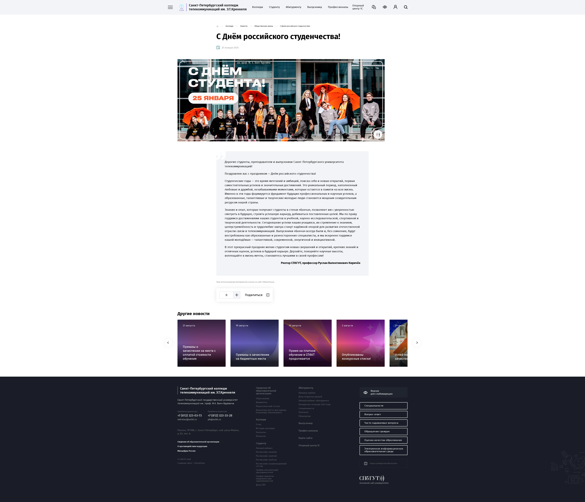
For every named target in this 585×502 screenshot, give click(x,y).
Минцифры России (186, 451)
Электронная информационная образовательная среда (383, 450)
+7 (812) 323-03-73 (189, 415)
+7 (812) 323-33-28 (220, 415)
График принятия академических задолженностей (265, 478)
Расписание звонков (266, 452)
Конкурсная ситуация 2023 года (315, 404)
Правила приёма (307, 393)
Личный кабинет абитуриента (314, 400)
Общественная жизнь (263, 26)
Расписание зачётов (266, 460)
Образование (262, 398)
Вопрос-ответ (372, 414)
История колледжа (265, 428)
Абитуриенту (293, 7)
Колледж (257, 7)
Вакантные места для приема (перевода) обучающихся (271, 411)
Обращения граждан (377, 431)
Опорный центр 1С (358, 7)
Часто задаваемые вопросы (381, 422)
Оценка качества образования (383, 440)
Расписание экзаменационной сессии (271, 465)
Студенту (274, 7)
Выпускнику (314, 7)
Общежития (305, 416)
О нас (259, 424)
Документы (261, 402)
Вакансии (261, 436)
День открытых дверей (310, 397)
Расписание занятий (266, 456)
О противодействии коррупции (192, 446)
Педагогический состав (268, 406)
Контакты (261, 432)
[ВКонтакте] (268, 295)
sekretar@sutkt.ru (187, 419)
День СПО (261, 485)
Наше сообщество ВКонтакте (383, 463)
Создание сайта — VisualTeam (191, 463)
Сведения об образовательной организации (198, 442)
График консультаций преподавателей (267, 471)
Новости (243, 26)
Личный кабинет (264, 448)
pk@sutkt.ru (214, 419)
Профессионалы (337, 7)
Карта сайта (305, 438)
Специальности (306, 408)
